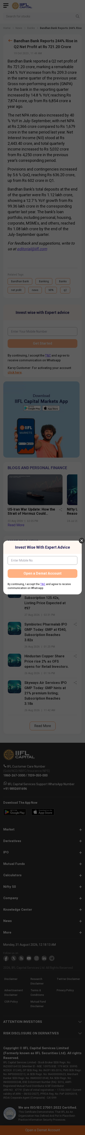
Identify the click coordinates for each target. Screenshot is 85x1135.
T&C (42, 584)
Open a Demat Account (42, 573)
